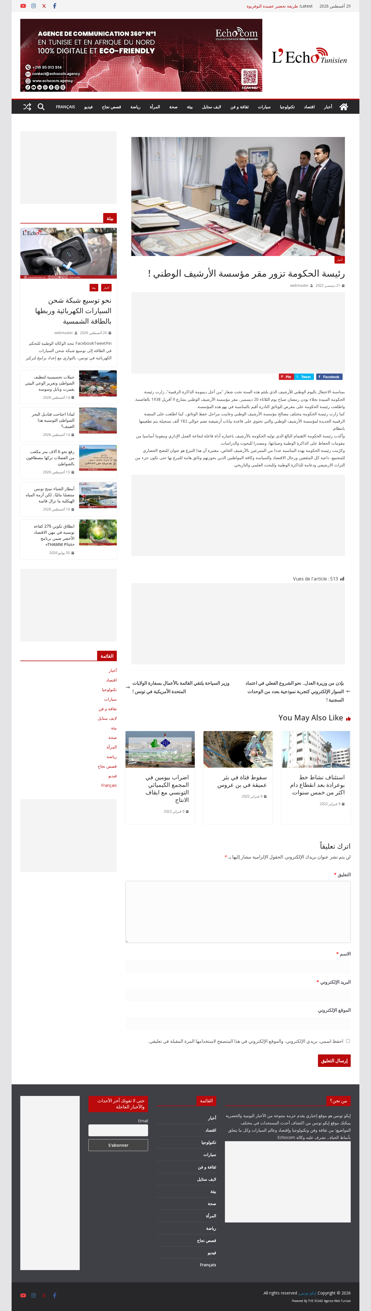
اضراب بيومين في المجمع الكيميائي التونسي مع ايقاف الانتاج (167, 788)
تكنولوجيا (287, 106)
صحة (173, 106)
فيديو (88, 106)
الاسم (343, 954)
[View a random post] (27, 107)
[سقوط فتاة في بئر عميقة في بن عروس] (238, 735)
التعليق (342, 874)
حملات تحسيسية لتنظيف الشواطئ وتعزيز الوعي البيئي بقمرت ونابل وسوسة (49, 383)
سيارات (264, 106)
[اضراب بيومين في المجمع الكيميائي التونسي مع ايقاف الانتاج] (160, 735)
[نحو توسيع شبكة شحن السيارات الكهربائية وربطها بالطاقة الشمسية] (68, 253)
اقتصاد (309, 106)
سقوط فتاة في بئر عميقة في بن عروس (242, 781)
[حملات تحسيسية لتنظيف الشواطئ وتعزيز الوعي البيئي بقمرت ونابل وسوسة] (98, 387)
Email (143, 1121)
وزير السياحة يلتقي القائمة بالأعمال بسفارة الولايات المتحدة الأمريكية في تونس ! (181, 687)
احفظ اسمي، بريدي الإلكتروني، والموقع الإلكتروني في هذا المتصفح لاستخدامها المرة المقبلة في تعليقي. (245, 1041)
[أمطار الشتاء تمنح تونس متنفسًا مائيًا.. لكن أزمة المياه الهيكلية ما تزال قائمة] (98, 499)
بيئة (190, 106)
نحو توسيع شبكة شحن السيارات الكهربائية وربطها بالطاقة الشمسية (73, 310)
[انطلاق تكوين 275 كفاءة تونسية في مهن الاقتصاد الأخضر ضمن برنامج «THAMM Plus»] (98, 540)
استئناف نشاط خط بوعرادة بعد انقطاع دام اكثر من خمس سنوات (317, 784)
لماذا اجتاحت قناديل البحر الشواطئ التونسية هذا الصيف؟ (53, 420)
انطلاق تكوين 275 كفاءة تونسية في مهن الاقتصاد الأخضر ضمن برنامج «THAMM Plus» (54, 535)
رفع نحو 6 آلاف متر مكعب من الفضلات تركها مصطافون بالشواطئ (50, 457)
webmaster (299, 285)
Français (65, 106)
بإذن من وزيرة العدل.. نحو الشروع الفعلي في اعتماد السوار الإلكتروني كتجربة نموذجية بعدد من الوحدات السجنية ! (294, 691)
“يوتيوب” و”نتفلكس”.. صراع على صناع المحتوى (259, 6)
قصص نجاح (111, 106)
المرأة (155, 106)
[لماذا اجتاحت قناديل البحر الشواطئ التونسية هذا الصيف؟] (98, 424)
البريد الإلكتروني (334, 982)
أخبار (328, 106)
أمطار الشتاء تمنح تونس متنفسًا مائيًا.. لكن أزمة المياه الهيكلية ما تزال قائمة (50, 495)
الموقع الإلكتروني (334, 1010)
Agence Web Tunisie (337, 1301)
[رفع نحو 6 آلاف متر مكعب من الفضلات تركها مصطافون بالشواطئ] (98, 462)
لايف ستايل (211, 106)
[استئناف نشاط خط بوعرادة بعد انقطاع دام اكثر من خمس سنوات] (316, 735)
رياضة (135, 106)
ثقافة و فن (239, 106)
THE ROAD (315, 1301)
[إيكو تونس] (344, 107)
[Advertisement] (238, 333)
